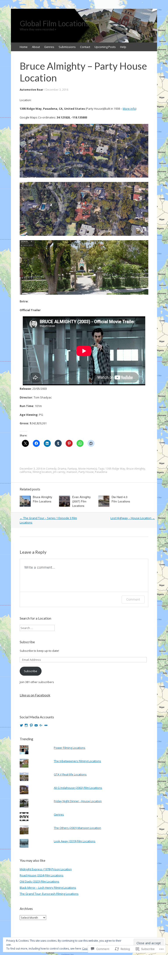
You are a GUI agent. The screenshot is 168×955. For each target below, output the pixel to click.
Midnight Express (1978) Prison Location (46, 869)
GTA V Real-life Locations (70, 774)
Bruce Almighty (135, 468)
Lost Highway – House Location (132, 518)
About (36, 47)
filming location (42, 472)
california (25, 472)
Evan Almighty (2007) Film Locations (81, 501)
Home (24, 47)
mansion (71, 472)
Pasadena (101, 472)
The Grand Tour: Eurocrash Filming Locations (49, 894)
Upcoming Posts (105, 47)
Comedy (51, 468)
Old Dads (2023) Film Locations (39, 881)
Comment (133, 599)
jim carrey (59, 472)
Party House (86, 472)
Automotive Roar (31, 90)
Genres (49, 47)
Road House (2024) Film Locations (41, 875)
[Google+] (41, 725)
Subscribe (27, 642)
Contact (85, 47)
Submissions (67, 47)
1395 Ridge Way (115, 468)
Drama (62, 468)
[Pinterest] (31, 725)
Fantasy (72, 468)
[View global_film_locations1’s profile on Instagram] (26, 725)
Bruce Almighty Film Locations (42, 499)
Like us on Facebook (35, 695)
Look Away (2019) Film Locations (74, 841)
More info (129, 109)
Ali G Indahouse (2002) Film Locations (78, 788)
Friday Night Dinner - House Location (78, 801)
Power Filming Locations (69, 748)
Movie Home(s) (87, 468)
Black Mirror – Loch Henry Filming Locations (48, 888)
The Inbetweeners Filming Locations (77, 761)
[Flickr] (46, 725)
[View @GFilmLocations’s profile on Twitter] (21, 725)
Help (123, 47)
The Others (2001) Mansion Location (77, 828)
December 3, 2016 (57, 90)
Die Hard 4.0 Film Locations (121, 499)
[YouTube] (36, 725)
